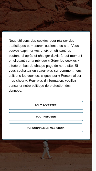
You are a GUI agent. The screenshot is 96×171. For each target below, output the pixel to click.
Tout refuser (46, 116)
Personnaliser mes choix (46, 127)
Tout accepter (46, 105)
